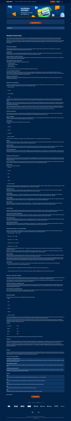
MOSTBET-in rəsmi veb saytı (35, 22)
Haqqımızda (29, 402)
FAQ (42, 402)
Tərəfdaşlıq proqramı (38, 402)
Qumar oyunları (29, 1)
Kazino (16, 1)
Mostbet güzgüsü (35, 396)
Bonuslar (25, 1)
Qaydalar (33, 402)
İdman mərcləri (34, 1)
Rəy (18, 1)
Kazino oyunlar (21, 1)
